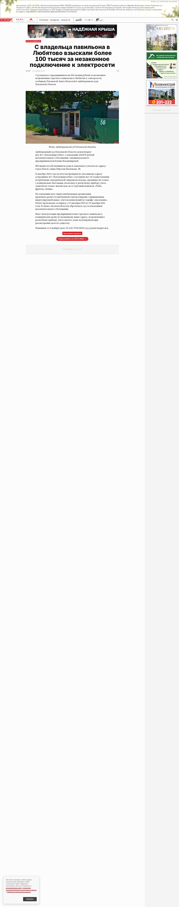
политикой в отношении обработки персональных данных (21, 889)
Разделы (54, 20)
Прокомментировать (72, 233)
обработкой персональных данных (19, 892)
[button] (177, 20)
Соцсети (65, 20)
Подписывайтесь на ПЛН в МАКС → (72, 239)
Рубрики (43, 20)
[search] (172, 20)
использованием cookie (14, 888)
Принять (30, 899)
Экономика (33, 41)
